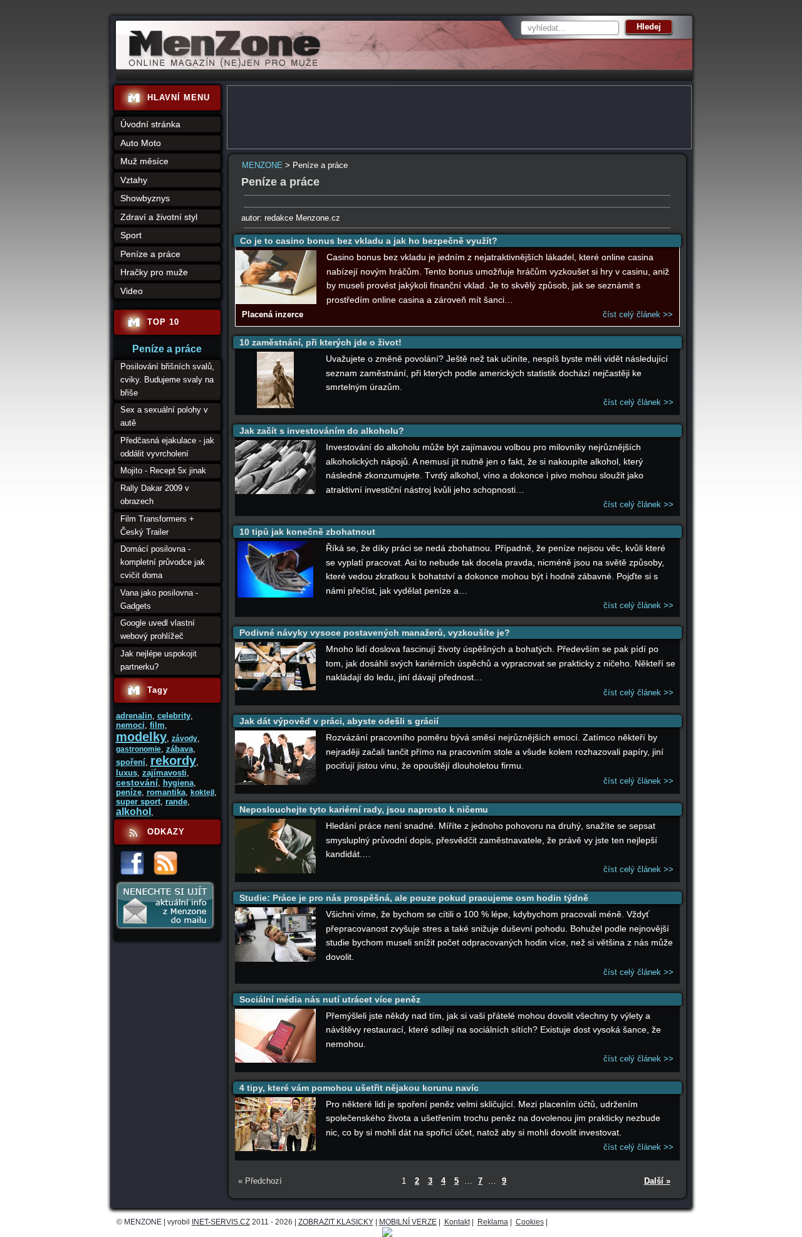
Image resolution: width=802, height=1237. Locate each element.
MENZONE (262, 165)
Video (131, 291)
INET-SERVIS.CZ (221, 1222)
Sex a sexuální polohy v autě (164, 416)
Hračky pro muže (154, 272)
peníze (129, 792)
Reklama (492, 1222)
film (157, 725)
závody (184, 738)
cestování (137, 782)
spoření (130, 762)
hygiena (178, 782)
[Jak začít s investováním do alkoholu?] (275, 491)
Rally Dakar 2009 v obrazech (154, 494)
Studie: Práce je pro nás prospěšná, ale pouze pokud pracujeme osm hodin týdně (413, 898)
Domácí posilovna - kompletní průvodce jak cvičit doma (162, 562)
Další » (657, 1181)
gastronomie (138, 749)
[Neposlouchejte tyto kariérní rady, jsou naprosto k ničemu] (275, 870)
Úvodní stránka (150, 124)
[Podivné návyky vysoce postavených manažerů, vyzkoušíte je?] (275, 687)
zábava (179, 749)
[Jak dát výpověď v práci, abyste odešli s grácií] (275, 782)
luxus (126, 772)
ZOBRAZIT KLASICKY (335, 1222)
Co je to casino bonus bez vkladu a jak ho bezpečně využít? (368, 241)
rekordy (173, 760)
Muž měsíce (144, 161)
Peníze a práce (150, 254)
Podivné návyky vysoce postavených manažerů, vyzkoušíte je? (374, 633)
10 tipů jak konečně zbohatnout (307, 532)
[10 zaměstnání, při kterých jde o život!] (275, 405)
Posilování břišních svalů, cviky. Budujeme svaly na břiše (167, 379)
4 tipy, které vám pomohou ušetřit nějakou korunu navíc (359, 1088)
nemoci (130, 725)
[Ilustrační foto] (276, 301)
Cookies (530, 1222)
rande (176, 801)
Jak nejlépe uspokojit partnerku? (158, 660)
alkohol (133, 811)
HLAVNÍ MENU (178, 97)
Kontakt (457, 1222)
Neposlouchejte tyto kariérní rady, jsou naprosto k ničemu (363, 809)
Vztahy (133, 180)
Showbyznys (145, 198)
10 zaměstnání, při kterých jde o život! (320, 342)
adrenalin (134, 715)
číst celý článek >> (638, 314)
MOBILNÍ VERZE (408, 1222)
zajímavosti (164, 772)
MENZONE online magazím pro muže (220, 66)
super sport (138, 801)
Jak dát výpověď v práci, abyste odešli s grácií (339, 721)
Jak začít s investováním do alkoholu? (321, 431)
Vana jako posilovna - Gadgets (159, 599)
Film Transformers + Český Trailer (157, 525)
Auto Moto (140, 143)
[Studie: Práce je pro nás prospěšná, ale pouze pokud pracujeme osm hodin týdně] (275, 959)
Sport (131, 235)
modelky (141, 737)
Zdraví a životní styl (158, 217)
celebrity (173, 715)
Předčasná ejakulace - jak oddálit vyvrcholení (167, 447)
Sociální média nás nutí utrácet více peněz (329, 999)
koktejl (202, 792)
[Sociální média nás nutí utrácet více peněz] (275, 1060)
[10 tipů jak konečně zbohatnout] (275, 594)
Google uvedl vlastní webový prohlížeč (157, 629)
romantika (166, 792)
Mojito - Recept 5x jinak (163, 470)
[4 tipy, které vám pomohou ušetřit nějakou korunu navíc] (275, 1148)
